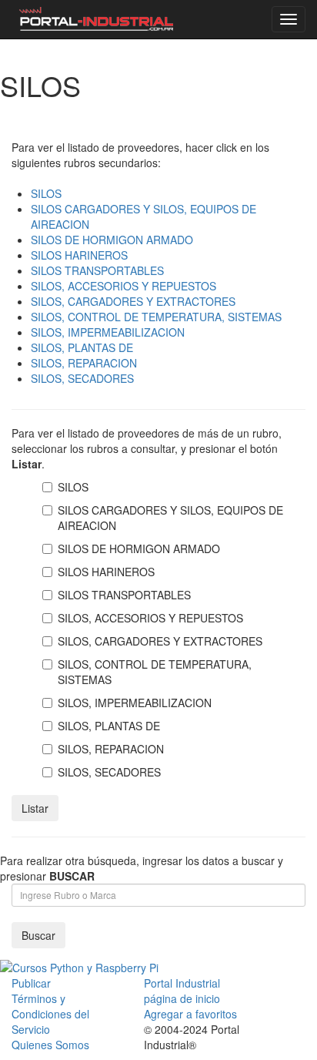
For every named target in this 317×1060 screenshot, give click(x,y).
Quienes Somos (50, 1044)
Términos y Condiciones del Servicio (50, 1014)
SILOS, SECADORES (82, 378)
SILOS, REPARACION (84, 363)
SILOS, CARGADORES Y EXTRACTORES (133, 301)
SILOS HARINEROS (79, 255)
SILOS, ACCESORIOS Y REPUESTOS (123, 286)
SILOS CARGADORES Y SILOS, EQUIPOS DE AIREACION (170, 517)
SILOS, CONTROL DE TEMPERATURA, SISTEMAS (156, 316)
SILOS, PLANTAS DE (82, 347)
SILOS (46, 193)
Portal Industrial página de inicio (182, 990)
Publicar (31, 983)
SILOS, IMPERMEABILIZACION (108, 332)
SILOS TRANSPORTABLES (97, 270)
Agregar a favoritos (190, 1013)
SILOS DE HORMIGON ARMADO (112, 239)
